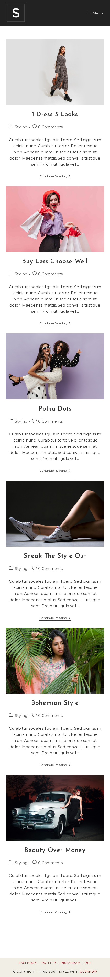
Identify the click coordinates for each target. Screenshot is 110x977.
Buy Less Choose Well (55, 261)
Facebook (28, 963)
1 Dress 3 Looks (55, 114)
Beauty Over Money (54, 850)
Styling (21, 127)
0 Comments (50, 127)
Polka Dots (55, 409)
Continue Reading (54, 177)
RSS (88, 963)
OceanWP (88, 971)
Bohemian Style (55, 703)
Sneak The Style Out (55, 556)
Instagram (70, 963)
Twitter (48, 963)
